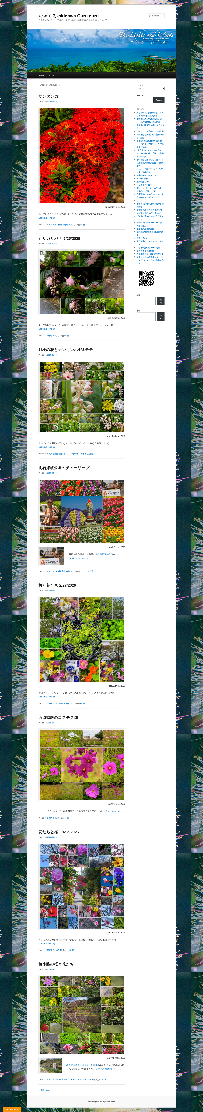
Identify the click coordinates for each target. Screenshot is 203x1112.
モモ (86, 453)
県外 (63, 571)
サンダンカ (48, 96)
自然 (70, 224)
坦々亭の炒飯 (142, 178)
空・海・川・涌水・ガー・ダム (74, 1079)
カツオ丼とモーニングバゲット (150, 253)
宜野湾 (65, 224)
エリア (49, 224)
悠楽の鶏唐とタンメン (146, 175)
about (51, 75)
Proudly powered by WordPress (101, 1101)
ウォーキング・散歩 (55, 703)
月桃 (91, 453)
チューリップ (85, 571)
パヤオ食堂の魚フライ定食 (148, 247)
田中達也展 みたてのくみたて (149, 209)
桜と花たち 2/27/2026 (57, 585)
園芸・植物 (57, 224)
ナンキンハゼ (78, 453)
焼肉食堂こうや (143, 181)
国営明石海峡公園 (104, 554)
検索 (138, 295)
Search (140, 95)
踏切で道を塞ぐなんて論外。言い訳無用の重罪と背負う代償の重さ (150, 162)
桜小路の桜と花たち (56, 964)
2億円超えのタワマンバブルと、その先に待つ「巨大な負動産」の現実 (150, 153)
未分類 (58, 571)
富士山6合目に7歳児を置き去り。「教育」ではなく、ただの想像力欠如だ (150, 143)
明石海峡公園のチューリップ (64, 467)
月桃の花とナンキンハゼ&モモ (65, 349)
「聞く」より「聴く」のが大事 (150, 131)
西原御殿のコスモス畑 (58, 717)
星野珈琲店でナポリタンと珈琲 (81, 1065)
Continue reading (48, 217)
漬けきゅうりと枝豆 (145, 250)
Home (41, 75)
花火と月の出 (142, 238)
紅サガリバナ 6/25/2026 (59, 238)
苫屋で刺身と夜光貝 (145, 228)
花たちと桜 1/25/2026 (58, 831)
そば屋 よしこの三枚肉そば (148, 213)
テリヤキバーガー (144, 184)
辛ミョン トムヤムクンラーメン (150, 256)
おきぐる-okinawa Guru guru (68, 15)
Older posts (44, 1090)
